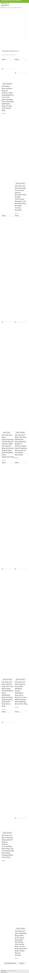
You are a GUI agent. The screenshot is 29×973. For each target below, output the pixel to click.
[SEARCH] (27, 5)
